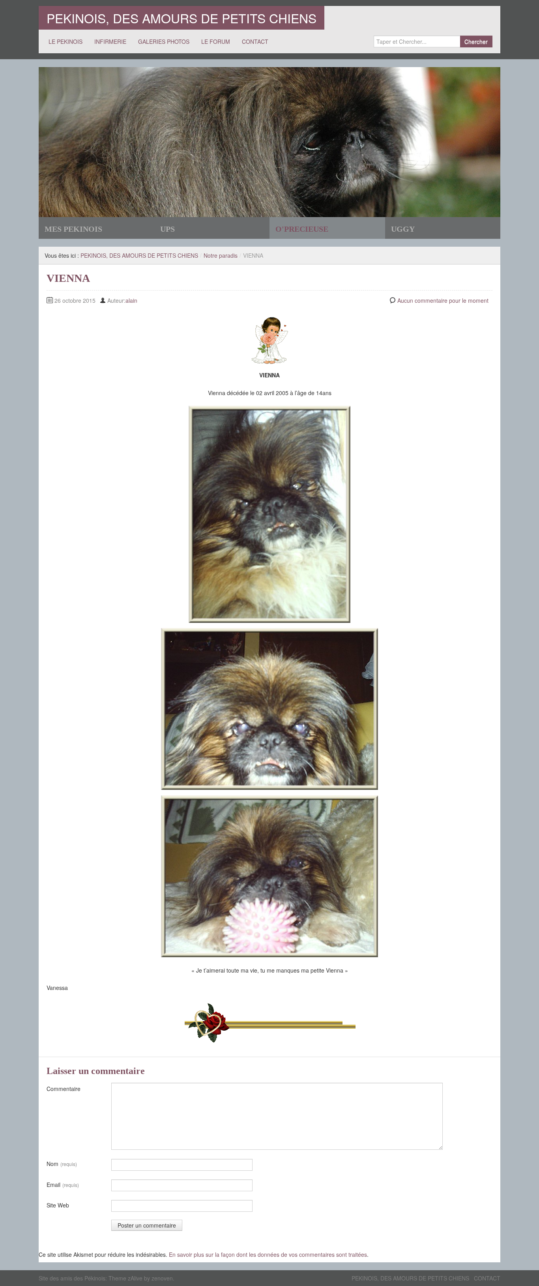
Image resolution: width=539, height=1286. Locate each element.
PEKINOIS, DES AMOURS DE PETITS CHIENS (181, 18)
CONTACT (255, 41)
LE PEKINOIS (65, 41)
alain (131, 300)
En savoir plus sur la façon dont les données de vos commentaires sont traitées (268, 1254)
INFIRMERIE (110, 41)
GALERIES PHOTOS (163, 41)
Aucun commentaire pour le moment (442, 300)
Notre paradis (221, 255)
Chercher (476, 41)
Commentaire (63, 1089)
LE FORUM (215, 41)
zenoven (162, 1278)
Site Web (58, 1205)
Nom (62, 1164)
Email (63, 1185)
